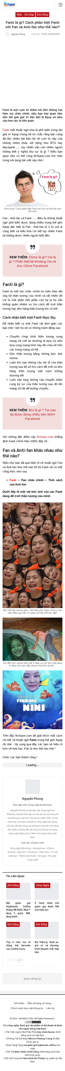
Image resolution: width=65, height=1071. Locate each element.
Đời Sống (42, 14)
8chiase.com (45, 437)
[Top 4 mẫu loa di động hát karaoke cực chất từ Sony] (18, 930)
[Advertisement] (32, 72)
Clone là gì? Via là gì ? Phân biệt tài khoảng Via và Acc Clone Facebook (32, 261)
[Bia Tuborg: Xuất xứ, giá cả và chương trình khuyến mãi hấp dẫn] (47, 930)
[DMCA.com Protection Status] (32, 1021)
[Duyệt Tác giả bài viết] (32, 787)
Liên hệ (50, 1008)
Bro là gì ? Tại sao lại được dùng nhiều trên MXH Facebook (33, 414)
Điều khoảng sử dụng (39, 1003)
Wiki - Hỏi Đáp (25, 14)
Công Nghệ (42, 885)
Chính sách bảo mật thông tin (27, 1008)
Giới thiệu (19, 1003)
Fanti (6, 130)
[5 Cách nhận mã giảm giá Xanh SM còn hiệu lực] (47, 891)
